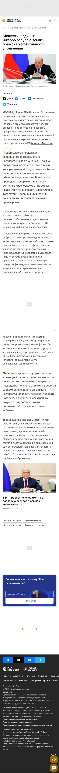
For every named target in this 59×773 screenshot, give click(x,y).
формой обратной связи (28, 738)
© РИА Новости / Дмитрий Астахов (16, 86)
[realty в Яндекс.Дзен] (18, 660)
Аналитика (18, 676)
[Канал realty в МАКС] (8, 660)
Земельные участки (12, 525)
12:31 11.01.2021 (10, 28)
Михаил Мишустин (42, 143)
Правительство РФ (33, 521)
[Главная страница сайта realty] (16, 20)
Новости (7, 676)
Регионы (29, 525)
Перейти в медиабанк (39, 86)
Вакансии (7, 692)
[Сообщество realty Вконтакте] (29, 660)
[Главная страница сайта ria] (3, 20)
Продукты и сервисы (40, 680)
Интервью (30, 676)
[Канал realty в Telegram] (40, 660)
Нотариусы (41, 525)
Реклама (23, 680)
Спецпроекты (9, 680)
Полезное (42, 676)
